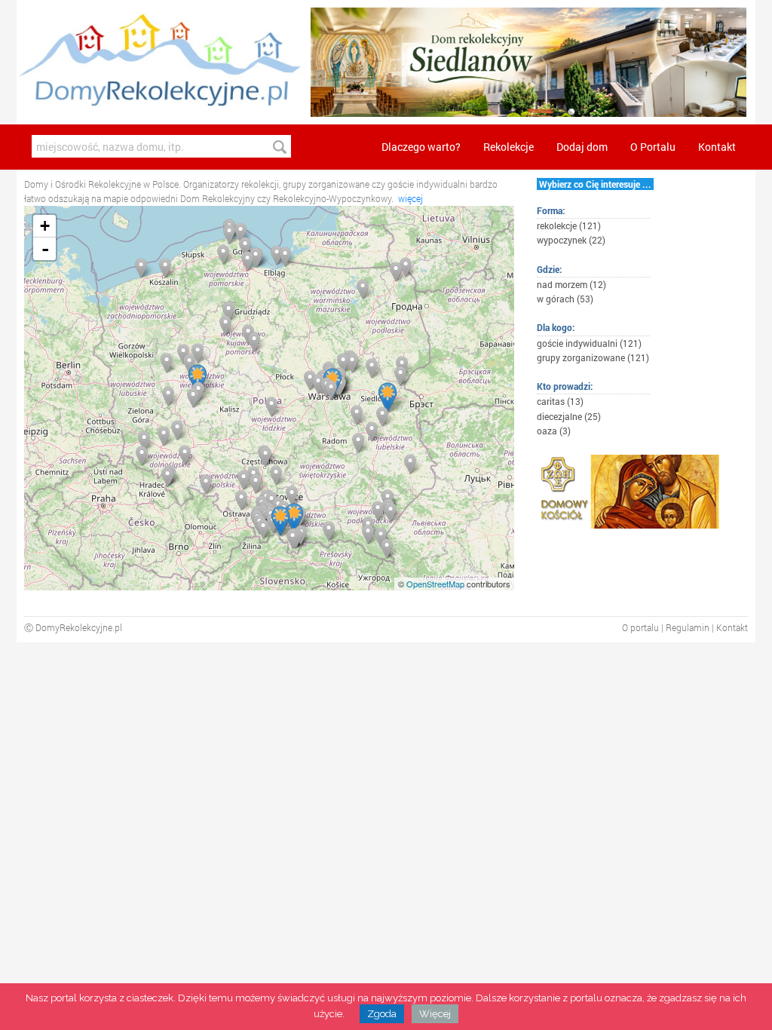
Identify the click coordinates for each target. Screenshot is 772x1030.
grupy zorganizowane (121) (593, 357)
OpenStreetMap (435, 584)
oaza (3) (554, 431)
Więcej (435, 1013)
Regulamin (687, 627)
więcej (410, 198)
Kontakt (717, 146)
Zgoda (382, 1013)
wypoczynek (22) (571, 240)
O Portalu (653, 146)
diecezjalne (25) (569, 416)
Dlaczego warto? (421, 146)
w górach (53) (565, 299)
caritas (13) (560, 401)
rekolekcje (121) (569, 225)
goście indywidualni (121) (589, 343)
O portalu (640, 627)
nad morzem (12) (571, 284)
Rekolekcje (508, 146)
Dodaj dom (582, 146)
